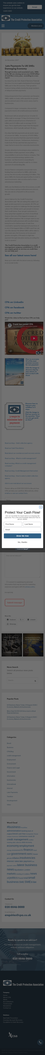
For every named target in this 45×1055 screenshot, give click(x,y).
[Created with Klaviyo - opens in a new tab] (22, 549)
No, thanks (22, 542)
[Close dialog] (40, 507)
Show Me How (22, 536)
